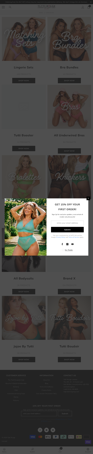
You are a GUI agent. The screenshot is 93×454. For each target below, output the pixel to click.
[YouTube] (72, 244)
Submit (67, 230)
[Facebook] (62, 244)
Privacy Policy (60, 237)
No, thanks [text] (69, 250)
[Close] (88, 198)
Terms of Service (74, 237)
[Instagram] (67, 244)
